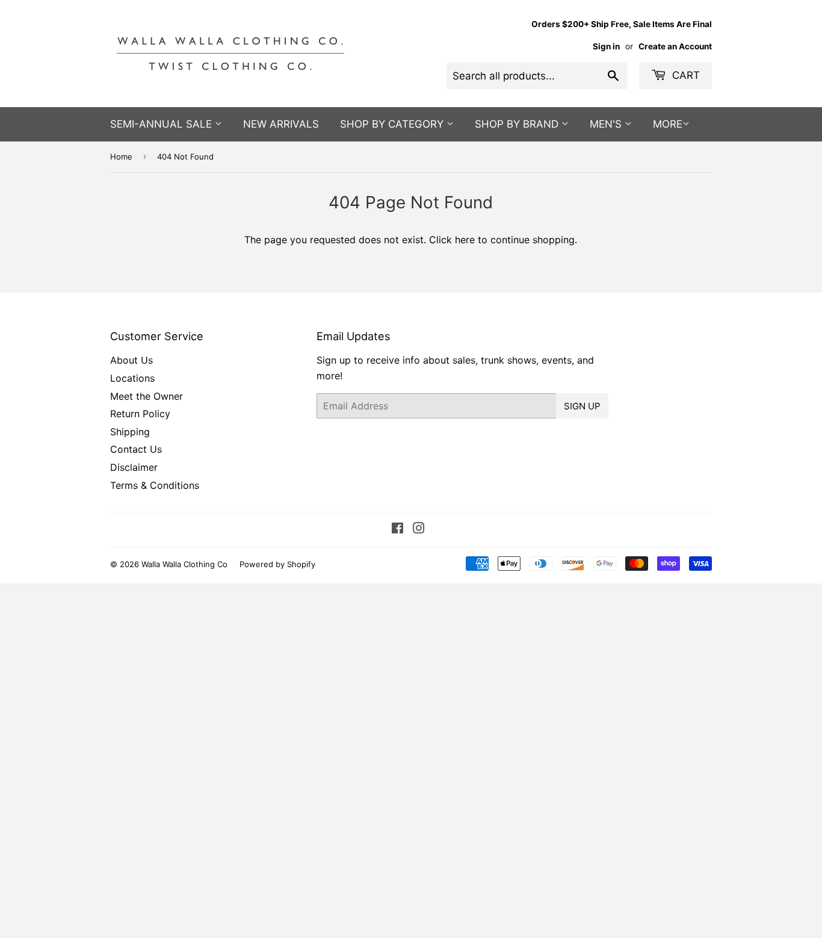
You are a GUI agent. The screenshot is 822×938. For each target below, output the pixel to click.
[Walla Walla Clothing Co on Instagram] (419, 529)
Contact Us (136, 449)
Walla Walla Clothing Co (184, 564)
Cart (684, 75)
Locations (132, 378)
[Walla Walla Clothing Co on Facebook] (397, 529)
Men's (607, 124)
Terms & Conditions (154, 485)
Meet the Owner (146, 396)
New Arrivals (281, 124)
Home (121, 156)
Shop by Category (393, 124)
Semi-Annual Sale (162, 124)
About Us (131, 360)
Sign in (606, 46)
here (465, 240)
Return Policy (140, 414)
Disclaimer (134, 467)
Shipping (130, 432)
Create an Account (675, 46)
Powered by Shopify (277, 564)
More (667, 124)
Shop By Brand (518, 124)
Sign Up (582, 406)
